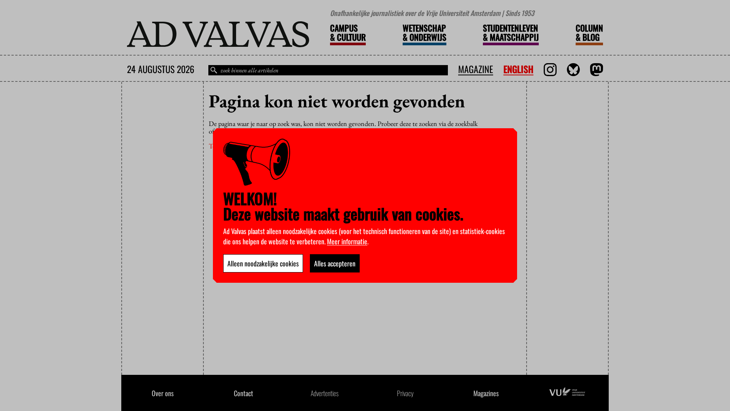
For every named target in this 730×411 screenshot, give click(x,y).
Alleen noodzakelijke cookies (263, 263)
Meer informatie (347, 241)
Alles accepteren (334, 263)
